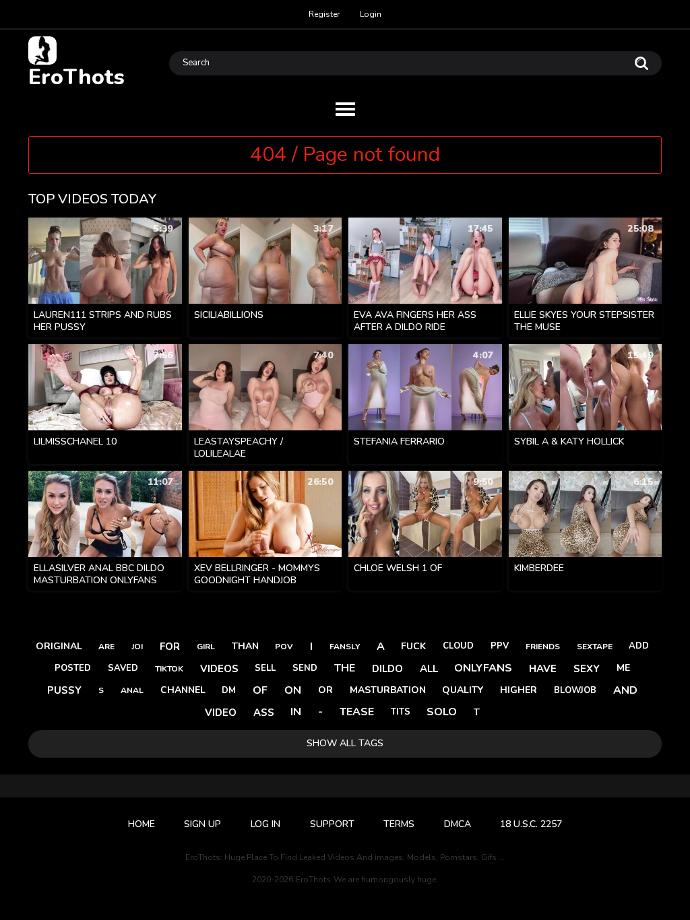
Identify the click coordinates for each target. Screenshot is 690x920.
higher (518, 690)
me (623, 667)
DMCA (457, 824)
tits (400, 712)
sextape (595, 646)
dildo (387, 669)
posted (73, 668)
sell (265, 668)
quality (462, 690)
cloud (458, 646)
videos (219, 669)
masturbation (388, 690)
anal (132, 690)
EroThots (76, 76)
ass (263, 712)
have (543, 669)
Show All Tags (345, 743)
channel (183, 690)
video (221, 712)
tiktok (169, 668)
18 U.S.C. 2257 (531, 824)
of (260, 690)
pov (284, 646)
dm (229, 690)
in (295, 711)
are (106, 646)
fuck (413, 646)
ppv (500, 646)
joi (137, 646)
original (59, 646)
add (639, 646)
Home (141, 824)
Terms (398, 824)
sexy (586, 669)
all (429, 669)
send (304, 668)
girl (206, 646)
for (170, 646)
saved (123, 668)
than (245, 646)
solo (442, 711)
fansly (345, 646)
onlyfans (483, 668)
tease (357, 711)
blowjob (575, 690)
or (325, 690)
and (625, 690)
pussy (64, 690)
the (344, 668)
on (292, 690)
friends (543, 646)
